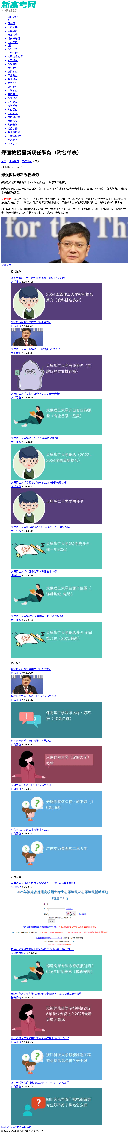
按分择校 (16, 997)
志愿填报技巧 (18, 953)
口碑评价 (27, 161)
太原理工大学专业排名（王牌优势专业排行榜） (37, 349)
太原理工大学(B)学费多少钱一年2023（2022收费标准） (41, 527)
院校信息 (14, 161)
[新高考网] (18, 7)
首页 (3, 161)
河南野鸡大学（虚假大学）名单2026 (31, 740)
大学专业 (16, 397)
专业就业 (16, 353)
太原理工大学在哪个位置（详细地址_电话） (35, 571)
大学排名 (16, 281)
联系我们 (6, 1127)
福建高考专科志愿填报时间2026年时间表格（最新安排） (42, 949)
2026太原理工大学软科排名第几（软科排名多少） (38, 278)
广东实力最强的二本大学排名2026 (30, 829)
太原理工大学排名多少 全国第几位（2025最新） (37, 616)
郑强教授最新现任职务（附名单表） (31, 322)
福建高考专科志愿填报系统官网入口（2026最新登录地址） (43, 883)
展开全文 (6, 265)
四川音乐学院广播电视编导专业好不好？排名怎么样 (40, 1082)
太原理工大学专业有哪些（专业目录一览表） (36, 393)
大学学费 (16, 486)
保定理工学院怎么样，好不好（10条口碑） (35, 696)
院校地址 (16, 575)
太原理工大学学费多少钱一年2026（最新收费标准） (40, 482)
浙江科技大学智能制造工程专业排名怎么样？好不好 (40, 1038)
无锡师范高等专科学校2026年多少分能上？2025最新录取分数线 (46, 993)
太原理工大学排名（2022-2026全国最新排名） (36, 438)
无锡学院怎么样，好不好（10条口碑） (32, 785)
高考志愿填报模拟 (21, 1127)
